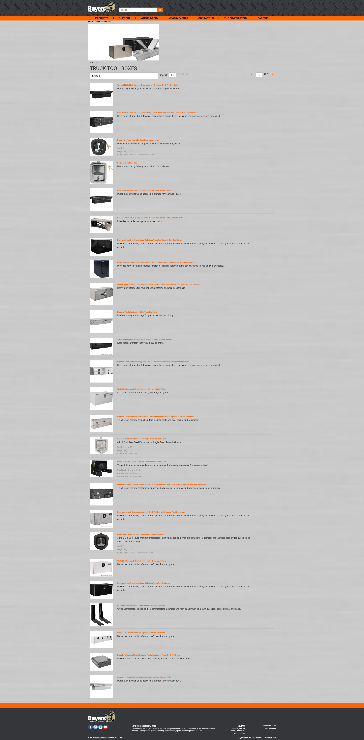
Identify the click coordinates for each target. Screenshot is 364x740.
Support (124, 18)
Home (90, 21)
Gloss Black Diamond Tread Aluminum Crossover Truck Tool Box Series (144, 190)
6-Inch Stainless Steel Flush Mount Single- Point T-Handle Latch (141, 439)
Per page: (163, 75)
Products (101, 18)
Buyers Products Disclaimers (250, 738)
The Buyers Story (235, 18)
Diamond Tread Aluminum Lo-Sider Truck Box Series (137, 312)
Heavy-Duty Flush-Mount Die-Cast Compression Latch (138, 140)
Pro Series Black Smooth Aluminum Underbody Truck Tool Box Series (143, 583)
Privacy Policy (270, 738)
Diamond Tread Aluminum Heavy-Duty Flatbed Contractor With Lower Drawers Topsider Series (153, 362)
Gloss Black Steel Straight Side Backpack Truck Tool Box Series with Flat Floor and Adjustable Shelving (156, 262)
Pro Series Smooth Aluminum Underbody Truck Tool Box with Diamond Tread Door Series (151, 512)
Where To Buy (149, 18)
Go (160, 10)
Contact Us (206, 18)
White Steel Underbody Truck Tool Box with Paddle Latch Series (141, 389)
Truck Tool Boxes (103, 21)
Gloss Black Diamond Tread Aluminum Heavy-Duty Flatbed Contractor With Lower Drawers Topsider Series (157, 113)
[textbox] (138, 10)
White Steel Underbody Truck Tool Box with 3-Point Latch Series (141, 561)
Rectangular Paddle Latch (127, 163)
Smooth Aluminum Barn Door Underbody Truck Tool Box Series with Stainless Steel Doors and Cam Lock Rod (158, 285)
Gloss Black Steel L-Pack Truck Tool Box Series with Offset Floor (141, 462)
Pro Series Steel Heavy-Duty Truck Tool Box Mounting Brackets (141, 605)
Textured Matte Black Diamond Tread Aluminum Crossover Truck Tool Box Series (147, 85)
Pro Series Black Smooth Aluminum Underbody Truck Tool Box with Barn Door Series (149, 240)
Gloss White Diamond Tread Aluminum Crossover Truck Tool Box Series (144, 677)
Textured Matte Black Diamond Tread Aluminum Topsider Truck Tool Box (144, 340)
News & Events (178, 18)
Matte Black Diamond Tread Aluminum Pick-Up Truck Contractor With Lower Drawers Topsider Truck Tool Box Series (161, 485)
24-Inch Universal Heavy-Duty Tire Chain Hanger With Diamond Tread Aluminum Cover (150, 218)
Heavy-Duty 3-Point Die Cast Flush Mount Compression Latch (141, 534)
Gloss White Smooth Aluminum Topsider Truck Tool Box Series (141, 633)
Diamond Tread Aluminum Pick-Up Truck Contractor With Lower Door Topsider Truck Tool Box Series (155, 417)
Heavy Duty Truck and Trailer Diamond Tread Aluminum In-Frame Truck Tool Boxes (148, 655)
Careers (263, 18)
